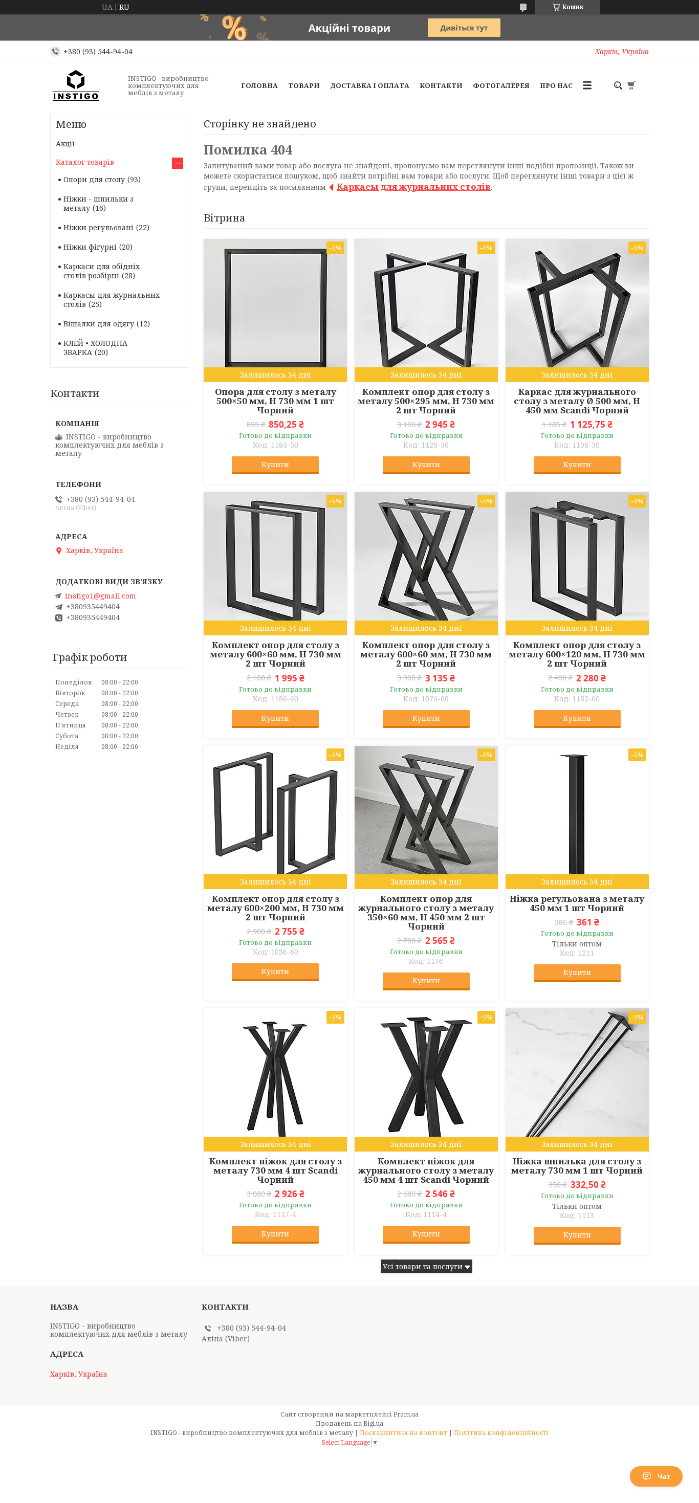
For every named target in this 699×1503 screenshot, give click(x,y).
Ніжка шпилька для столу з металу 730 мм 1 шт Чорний (577, 1166)
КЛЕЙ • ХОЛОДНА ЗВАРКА (95, 347)
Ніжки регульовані (98, 227)
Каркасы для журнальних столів (414, 186)
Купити (275, 464)
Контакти (441, 85)
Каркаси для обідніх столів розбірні (101, 270)
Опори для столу (94, 179)
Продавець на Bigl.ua (349, 1423)
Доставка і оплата (369, 85)
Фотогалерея (501, 85)
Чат (664, 1476)
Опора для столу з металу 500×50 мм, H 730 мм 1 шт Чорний (275, 401)
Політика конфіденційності (501, 1432)
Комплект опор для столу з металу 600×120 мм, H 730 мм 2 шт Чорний (577, 654)
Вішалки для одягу (98, 323)
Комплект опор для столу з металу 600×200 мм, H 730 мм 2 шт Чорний (275, 908)
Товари (304, 85)
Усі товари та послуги (423, 1266)
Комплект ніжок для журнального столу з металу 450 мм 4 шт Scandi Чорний (426, 1170)
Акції (65, 143)
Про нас (556, 85)
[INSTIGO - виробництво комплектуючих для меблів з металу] (86, 85)
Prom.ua (406, 1414)
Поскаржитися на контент (403, 1432)
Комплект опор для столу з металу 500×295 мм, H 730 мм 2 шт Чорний (426, 401)
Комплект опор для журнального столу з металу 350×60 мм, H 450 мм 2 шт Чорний (426, 912)
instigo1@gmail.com (100, 596)
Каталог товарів (85, 162)
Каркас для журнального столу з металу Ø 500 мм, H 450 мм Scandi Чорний (577, 401)
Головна (259, 85)
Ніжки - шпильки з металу (98, 203)
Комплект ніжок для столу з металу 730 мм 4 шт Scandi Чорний (275, 1170)
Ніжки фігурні (90, 247)
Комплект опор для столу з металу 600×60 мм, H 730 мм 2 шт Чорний (275, 654)
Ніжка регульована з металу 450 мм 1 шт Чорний (577, 903)
